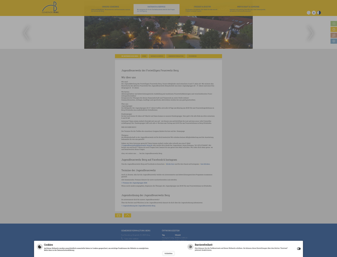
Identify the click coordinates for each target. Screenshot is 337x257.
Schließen (168, 253)
